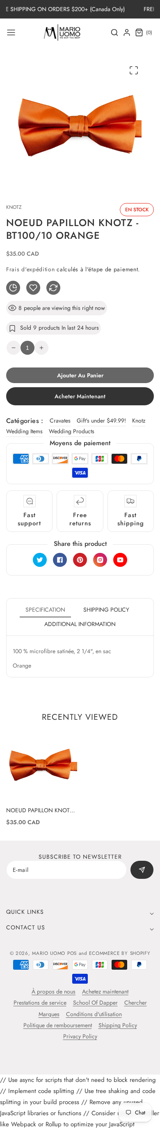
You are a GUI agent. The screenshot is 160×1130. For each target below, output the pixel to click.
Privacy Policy (80, 1036)
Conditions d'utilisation (94, 1014)
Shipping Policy (117, 1025)
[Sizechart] (13, 288)
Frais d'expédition (30, 269)
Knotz (138, 420)
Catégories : (24, 420)
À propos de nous (53, 991)
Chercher (135, 1002)
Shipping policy (106, 609)
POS (72, 953)
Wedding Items (24, 431)
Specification (45, 609)
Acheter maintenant (80, 396)
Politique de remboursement (57, 1025)
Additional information (80, 624)
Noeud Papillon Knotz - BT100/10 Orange (41, 810)
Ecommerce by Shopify (119, 953)
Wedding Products (71, 431)
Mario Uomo (48, 953)
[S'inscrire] (141, 870)
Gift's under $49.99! (101, 420)
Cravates (60, 420)
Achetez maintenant (105, 991)
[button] (11, 32)
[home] (80, 1120)
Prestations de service (40, 1002)
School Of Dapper (95, 1002)
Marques (49, 1014)
